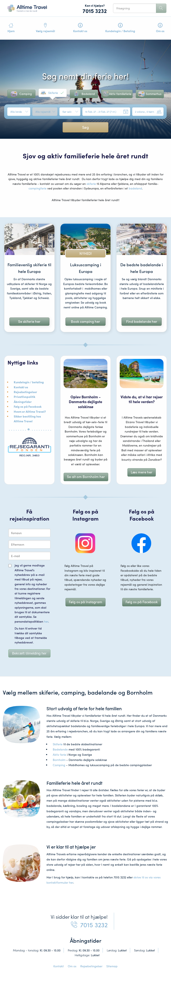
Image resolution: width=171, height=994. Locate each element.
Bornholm (59, 760)
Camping (59, 765)
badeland (135, 188)
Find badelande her (141, 321)
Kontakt (58, 966)
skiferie (91, 184)
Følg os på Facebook (142, 601)
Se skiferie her (29, 321)
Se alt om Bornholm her (86, 476)
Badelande (60, 749)
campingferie (38, 188)
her (46, 621)
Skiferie (58, 744)
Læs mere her (141, 472)
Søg (85, 127)
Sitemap (112, 966)
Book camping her (85, 321)
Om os (72, 966)
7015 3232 (95, 10)
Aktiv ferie (59, 755)
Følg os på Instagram (85, 601)
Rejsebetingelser (91, 966)
